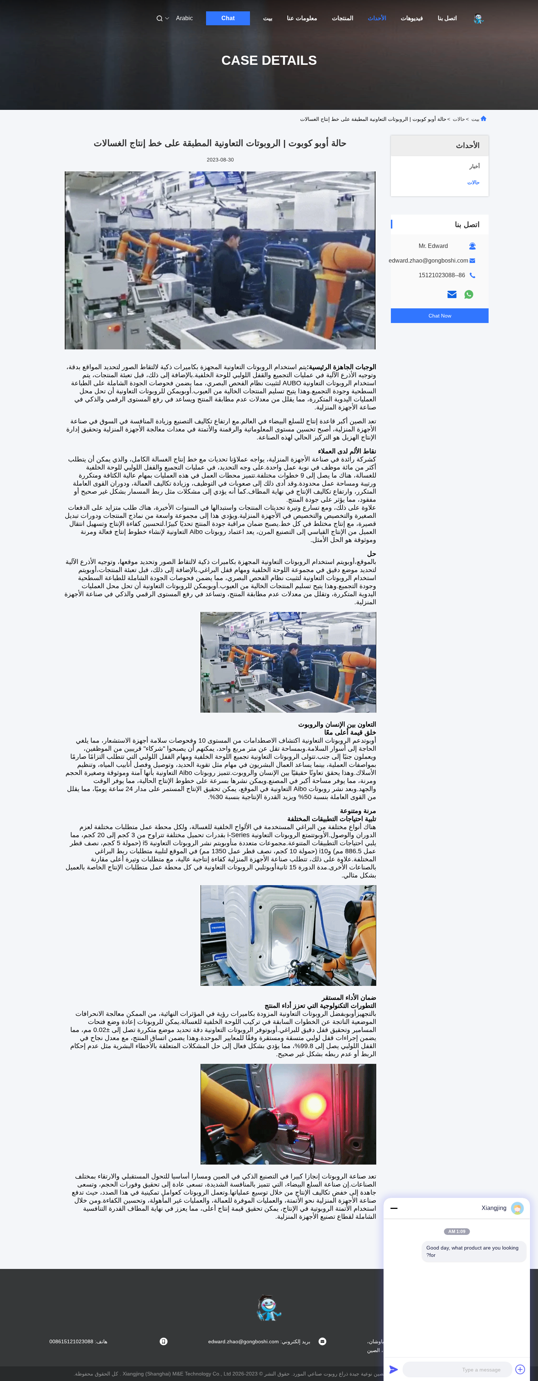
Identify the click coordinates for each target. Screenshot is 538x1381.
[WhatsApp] (469, 294)
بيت (267, 18)
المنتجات (342, 18)
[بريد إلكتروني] (452, 294)
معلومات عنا (302, 18)
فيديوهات (412, 18)
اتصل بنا (447, 18)
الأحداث (377, 18)
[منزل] (479, 18)
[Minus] (393, 1208)
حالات (459, 119)
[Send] (394, 1369)
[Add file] (520, 1369)
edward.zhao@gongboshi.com (428, 260)
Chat (228, 18)
